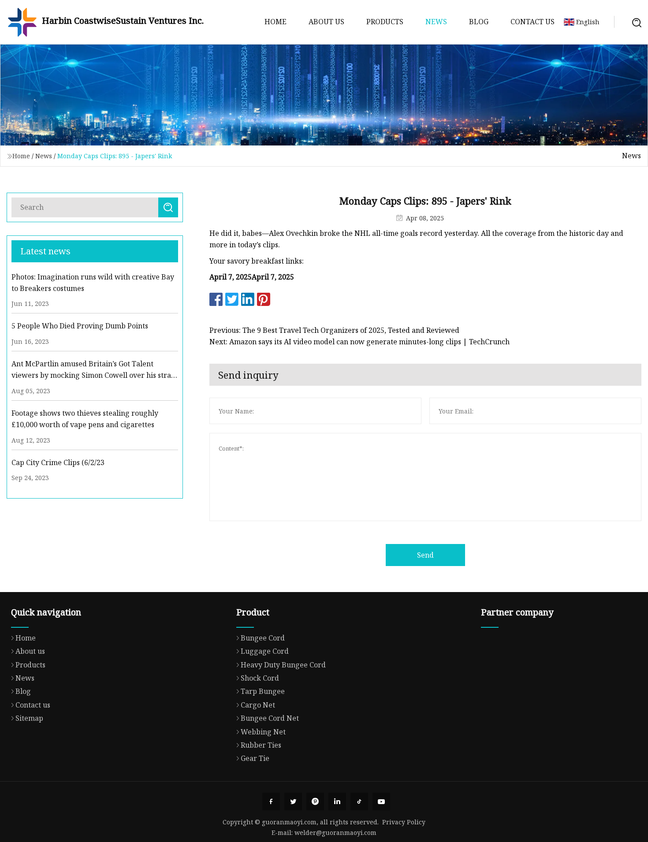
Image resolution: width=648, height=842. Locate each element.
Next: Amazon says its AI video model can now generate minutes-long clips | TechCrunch (359, 341)
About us (326, 21)
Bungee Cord (263, 638)
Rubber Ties (261, 745)
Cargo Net (258, 705)
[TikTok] (359, 801)
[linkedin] (337, 801)
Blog (478, 21)
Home (275, 21)
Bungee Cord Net (270, 718)
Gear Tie (255, 758)
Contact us (532, 21)
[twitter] (293, 801)
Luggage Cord (265, 651)
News (436, 21)
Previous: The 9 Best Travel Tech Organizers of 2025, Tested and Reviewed (334, 330)
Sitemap (29, 718)
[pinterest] (315, 801)
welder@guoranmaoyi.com (335, 832)
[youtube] (381, 801)
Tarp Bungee (263, 691)
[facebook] (271, 801)
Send (425, 555)
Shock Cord (260, 678)
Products (384, 21)
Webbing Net (263, 732)
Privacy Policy (403, 822)
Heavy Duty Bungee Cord (283, 665)
